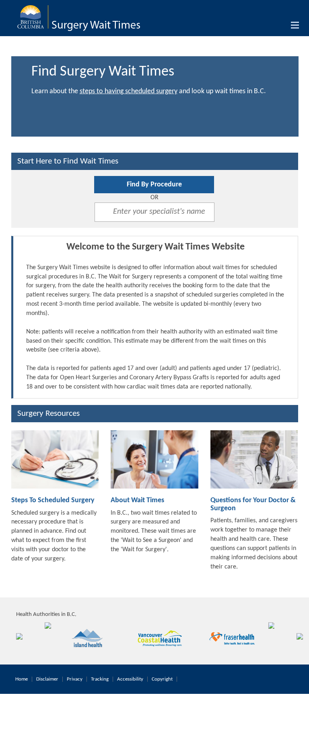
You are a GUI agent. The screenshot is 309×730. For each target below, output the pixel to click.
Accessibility (130, 679)
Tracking (100, 679)
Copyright (162, 679)
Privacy (74, 679)
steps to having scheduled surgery (128, 91)
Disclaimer (47, 679)
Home (21, 679)
